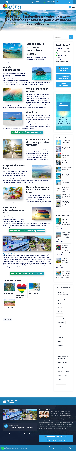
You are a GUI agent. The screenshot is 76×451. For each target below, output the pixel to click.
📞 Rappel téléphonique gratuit (56, 436)
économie (60, 387)
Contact (59, 447)
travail (59, 379)
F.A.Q (54, 447)
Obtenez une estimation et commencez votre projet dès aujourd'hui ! (63, 121)
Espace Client (69, 449)
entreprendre (61, 319)
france (59, 334)
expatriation (7, 319)
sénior (66, 375)
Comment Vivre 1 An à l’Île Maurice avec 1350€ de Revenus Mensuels (63, 262)
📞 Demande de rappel (64, 2)
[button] (20, 434)
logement (60, 345)
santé (67, 371)
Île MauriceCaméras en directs (65, 155)
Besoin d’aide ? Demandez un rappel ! (27, 273)
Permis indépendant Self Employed (63, 357)
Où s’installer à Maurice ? (66, 141)
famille (59, 326)
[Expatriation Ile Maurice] (12, 7)
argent (59, 303)
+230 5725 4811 (50, 2)
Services (49, 447)
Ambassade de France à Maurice (65, 189)
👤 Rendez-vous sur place (63, 84)
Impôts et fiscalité (65, 161)
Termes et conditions (58, 449)
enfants (60, 315)
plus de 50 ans (61, 368)
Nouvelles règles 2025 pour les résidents (62, 204)
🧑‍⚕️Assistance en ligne (63, 69)
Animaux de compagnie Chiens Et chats (63, 294)
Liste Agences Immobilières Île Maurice (66, 196)
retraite (60, 371)
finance (60, 330)
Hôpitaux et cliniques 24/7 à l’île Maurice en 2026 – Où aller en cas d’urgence (63, 222)
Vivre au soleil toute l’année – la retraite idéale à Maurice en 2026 (63, 274)
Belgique (60, 307)
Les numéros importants (66, 182)
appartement (61, 300)
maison (66, 349)
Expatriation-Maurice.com (18, 447)
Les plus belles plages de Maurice (66, 169)
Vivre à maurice (8, 36)
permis (59, 353)
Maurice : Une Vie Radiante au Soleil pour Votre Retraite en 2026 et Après (63, 236)
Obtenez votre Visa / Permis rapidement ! (27, 231)
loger (59, 349)
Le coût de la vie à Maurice (66, 148)
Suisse (59, 375)
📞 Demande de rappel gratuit (63, 77)
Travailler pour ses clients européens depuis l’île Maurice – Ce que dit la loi (63, 249)
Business (60, 311)
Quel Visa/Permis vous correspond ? (27, 132)
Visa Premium (61, 383)
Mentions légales (67, 447)
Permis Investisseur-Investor (63, 363)
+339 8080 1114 (38, 2)
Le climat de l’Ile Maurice (65, 175)
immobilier (60, 337)
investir (59, 341)
